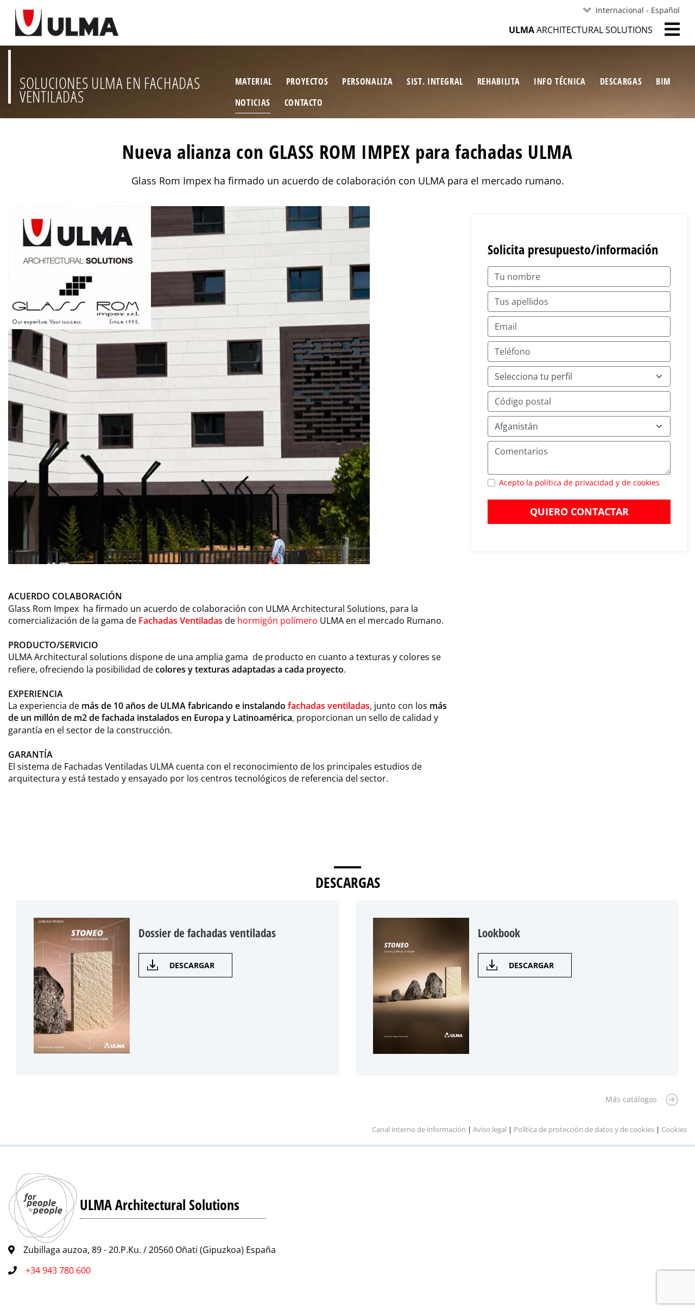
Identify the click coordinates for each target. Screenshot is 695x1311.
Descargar (191, 965)
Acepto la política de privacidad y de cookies (579, 482)
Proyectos (307, 81)
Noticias (252, 102)
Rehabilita (498, 81)
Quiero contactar (579, 511)
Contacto (304, 102)
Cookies (674, 1129)
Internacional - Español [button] (638, 10)
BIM (663, 81)
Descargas (621, 81)
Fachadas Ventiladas (180, 620)
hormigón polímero (277, 620)
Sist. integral (435, 81)
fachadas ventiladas (329, 706)
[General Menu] (666, 29)
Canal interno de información (419, 1129)
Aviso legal (490, 1129)
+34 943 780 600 (58, 1270)
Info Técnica (560, 81)
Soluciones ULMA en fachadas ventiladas (110, 89)
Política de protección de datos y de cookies (585, 1129)
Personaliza (367, 81)
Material (253, 81)
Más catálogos (631, 1099)
